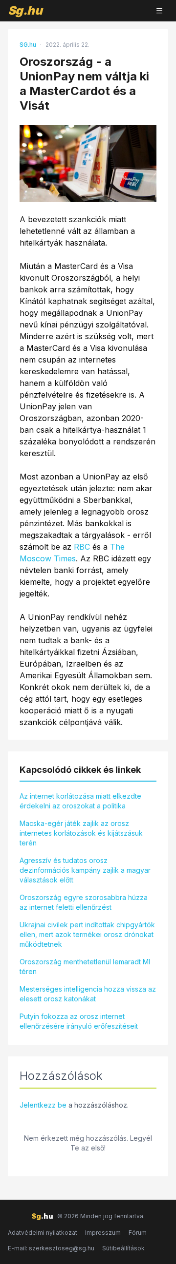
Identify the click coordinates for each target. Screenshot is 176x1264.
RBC (82, 547)
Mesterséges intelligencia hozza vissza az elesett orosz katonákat (88, 994)
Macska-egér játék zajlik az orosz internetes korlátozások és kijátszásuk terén (81, 833)
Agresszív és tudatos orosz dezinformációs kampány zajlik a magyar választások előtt (85, 870)
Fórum (138, 1232)
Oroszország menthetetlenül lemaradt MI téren (85, 967)
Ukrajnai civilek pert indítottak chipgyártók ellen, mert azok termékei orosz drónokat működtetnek (87, 934)
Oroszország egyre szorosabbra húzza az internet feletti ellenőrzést (84, 902)
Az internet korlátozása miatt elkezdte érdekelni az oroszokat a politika (80, 801)
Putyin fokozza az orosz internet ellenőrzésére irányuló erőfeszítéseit (79, 1021)
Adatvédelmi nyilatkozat (42, 1232)
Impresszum (103, 1232)
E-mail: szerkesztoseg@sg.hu (51, 1248)
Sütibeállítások (123, 1248)
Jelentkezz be (43, 1105)
